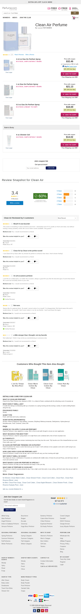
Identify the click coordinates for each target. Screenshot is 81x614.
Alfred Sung (5, 516)
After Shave (5, 580)
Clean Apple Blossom (44, 483)
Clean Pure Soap (15, 483)
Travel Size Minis (7, 588)
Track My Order (65, 559)
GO (75, 13)
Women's (6, 17)
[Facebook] (34, 611)
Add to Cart (70, 74)
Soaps (23, 591)
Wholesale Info (65, 536)
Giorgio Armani (65, 524)
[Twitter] (38, 611)
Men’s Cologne (45, 538)
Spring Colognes (26, 536)
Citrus (23, 569)
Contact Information (46, 561)
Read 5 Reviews (19, 54)
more (16, 480)
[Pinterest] (42, 611)
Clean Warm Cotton (18, 478)
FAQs (42, 563)
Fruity (3, 571)
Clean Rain (60, 478)
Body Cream (25, 580)
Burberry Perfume (46, 516)
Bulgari (23, 518)
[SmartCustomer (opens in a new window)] (60, 504)
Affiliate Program (65, 541)
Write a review (14, 203)
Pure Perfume (25, 585)
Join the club (25, 17)
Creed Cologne (65, 516)
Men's (14, 17)
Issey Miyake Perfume (67, 526)
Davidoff (62, 518)
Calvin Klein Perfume (47, 518)
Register (62, 562)
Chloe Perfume (45, 521)
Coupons (63, 546)
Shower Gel (5, 591)
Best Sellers (44, 541)
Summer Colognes (27, 538)
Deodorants (5, 585)
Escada (23, 521)
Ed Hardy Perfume (46, 526)
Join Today (10, 510)
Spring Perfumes (6, 536)
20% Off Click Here (69, 69)
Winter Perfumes (6, 544)
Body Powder (25, 583)
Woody (3, 563)
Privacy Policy (64, 544)
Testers (42, 546)
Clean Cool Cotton (48, 478)
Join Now (51, 168)
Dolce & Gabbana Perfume (10, 524)
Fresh (23, 566)
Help (61, 538)
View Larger (9, 72)
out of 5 (59, 501)
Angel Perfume (6, 521)
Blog (61, 552)
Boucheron (24, 516)
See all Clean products (12, 489)
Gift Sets (43, 544)
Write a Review (29, 54)
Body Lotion (5, 583)
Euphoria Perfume (46, 524)
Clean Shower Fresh (33, 478)
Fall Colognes (25, 541)
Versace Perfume (7, 526)
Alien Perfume (6, 518)
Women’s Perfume (46, 536)
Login (62, 564)
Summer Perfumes (7, 538)
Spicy (3, 565)
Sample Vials (25, 588)
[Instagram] (46, 611)
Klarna (62, 549)
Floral (3, 568)
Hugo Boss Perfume (27, 526)
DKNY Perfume (65, 521)
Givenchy (24, 524)
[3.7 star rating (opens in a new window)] (62, 498)
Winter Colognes (26, 544)
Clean (40, 28)
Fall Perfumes (5, 541)
